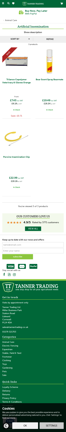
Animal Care (8, 342)
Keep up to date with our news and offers (23, 239)
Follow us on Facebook (4, 274)
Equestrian (7, 349)
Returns (6, 394)
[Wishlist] (14, 3)
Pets (4, 371)
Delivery (6, 391)
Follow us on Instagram (14, 274)
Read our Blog (9, 274)
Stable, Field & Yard (11, 353)
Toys (4, 364)
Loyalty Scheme (10, 387)
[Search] (8, 3)
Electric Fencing (10, 345)
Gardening (7, 368)
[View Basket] (61, 3)
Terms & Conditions (12, 402)
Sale (4, 375)
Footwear (7, 356)
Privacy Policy (9, 398)
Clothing (6, 360)
